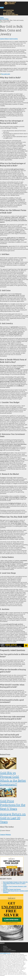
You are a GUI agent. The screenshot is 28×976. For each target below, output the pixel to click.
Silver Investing (8, 13)
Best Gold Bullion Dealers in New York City (15, 882)
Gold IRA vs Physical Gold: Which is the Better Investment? (13, 778)
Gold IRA (9, 11)
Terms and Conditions (9, 950)
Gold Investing (8, 10)
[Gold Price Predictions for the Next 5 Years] (14, 792)
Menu (2, 7)
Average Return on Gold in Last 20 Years (13, 818)
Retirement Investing (10, 14)
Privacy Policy (7, 949)
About (5, 946)
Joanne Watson (4, 38)
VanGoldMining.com (5, 953)
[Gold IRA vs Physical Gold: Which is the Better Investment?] (14, 763)
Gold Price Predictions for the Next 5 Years (12, 805)
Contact (5, 947)
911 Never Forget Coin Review (12, 889)
